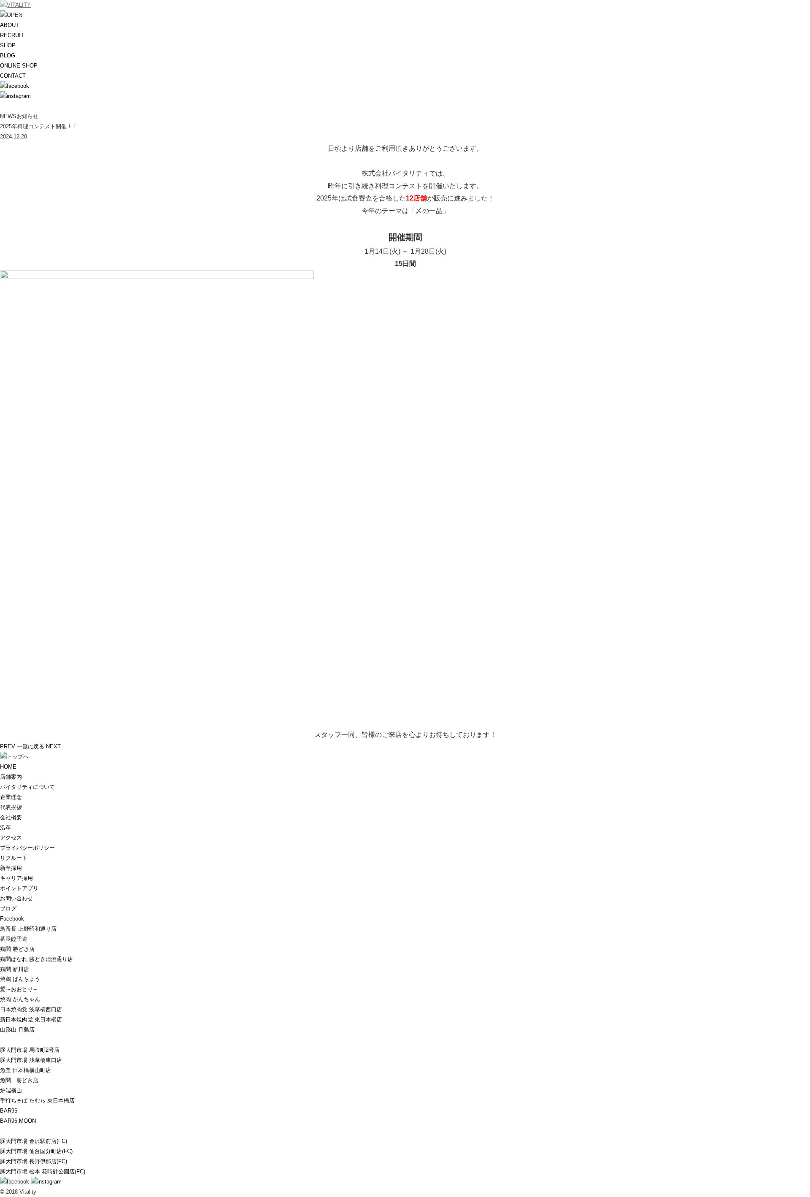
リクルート (13, 858)
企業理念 (11, 797)
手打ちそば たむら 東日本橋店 (37, 1100)
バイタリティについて (27, 787)
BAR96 (8, 1111)
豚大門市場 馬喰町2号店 (29, 1050)
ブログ (8, 908)
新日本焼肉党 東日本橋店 (31, 1019)
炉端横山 (11, 1090)
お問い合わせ (16, 898)
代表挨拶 (11, 807)
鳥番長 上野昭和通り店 (28, 929)
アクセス (11, 837)
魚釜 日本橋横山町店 (25, 1070)
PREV (7, 746)
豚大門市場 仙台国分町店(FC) (36, 1151)
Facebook (12, 918)
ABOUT (9, 25)
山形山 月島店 (17, 1029)
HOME (8, 767)
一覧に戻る (30, 746)
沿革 (5, 827)
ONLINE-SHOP (19, 65)
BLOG (7, 55)
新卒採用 (11, 868)
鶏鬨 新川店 (14, 969)
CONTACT (13, 76)
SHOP (8, 45)
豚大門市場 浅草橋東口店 (31, 1060)
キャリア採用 (16, 878)
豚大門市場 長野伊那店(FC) (33, 1161)
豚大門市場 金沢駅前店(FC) (33, 1141)
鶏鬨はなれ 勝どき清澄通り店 (36, 959)
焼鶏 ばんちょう (20, 979)
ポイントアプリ (19, 888)
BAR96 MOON (18, 1121)
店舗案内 (11, 777)
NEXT (53, 746)
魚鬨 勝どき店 (19, 1080)
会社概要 (11, 817)
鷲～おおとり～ (19, 989)
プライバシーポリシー (27, 848)
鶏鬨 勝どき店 (17, 949)
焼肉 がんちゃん (20, 999)
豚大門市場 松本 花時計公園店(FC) (42, 1171)
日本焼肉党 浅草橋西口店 (31, 1009)
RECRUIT (12, 35)
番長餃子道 (13, 939)
